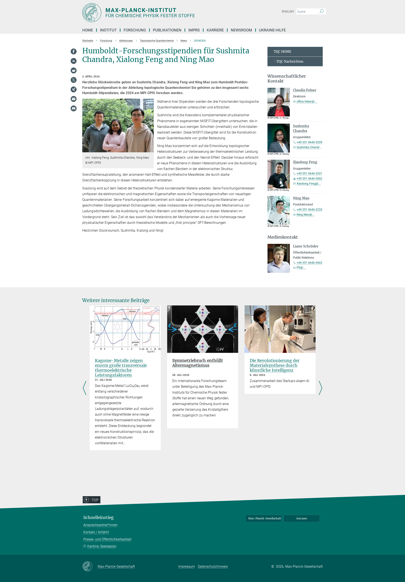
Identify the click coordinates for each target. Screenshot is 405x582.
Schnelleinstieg (98, 517)
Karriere (215, 30)
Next (320, 388)
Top (95, 500)
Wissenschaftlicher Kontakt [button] (286, 79)
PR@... (301, 267)
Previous (84, 388)
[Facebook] (73, 51)
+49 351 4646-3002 (309, 178)
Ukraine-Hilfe (272, 30)
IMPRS (194, 30)
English (288, 11)
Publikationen (167, 30)
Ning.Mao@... (306, 214)
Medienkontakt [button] (282, 237)
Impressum (186, 566)
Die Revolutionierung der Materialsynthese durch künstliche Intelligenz (275, 365)
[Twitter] (73, 80)
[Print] (73, 108)
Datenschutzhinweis (213, 566)
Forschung (135, 30)
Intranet (301, 518)
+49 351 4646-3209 (309, 142)
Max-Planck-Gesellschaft (264, 518)
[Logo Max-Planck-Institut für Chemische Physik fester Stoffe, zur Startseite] (161, 12)
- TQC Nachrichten (288, 61)
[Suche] (321, 12)
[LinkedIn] (73, 61)
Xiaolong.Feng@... (309, 183)
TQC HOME (282, 52)
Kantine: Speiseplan (101, 546)
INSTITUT (108, 30)
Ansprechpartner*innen (100, 525)
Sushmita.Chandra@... (312, 147)
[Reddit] (73, 70)
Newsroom (241, 30)
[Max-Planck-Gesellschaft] (90, 567)
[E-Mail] (73, 99)
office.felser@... (307, 101)
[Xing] (73, 89)
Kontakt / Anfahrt (96, 532)
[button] (150, 149)
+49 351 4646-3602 (309, 262)
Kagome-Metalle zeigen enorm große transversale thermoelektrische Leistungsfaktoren (121, 368)
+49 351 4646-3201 (309, 173)
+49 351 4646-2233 (309, 209)
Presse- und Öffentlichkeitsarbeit (107, 539)
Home (87, 30)
